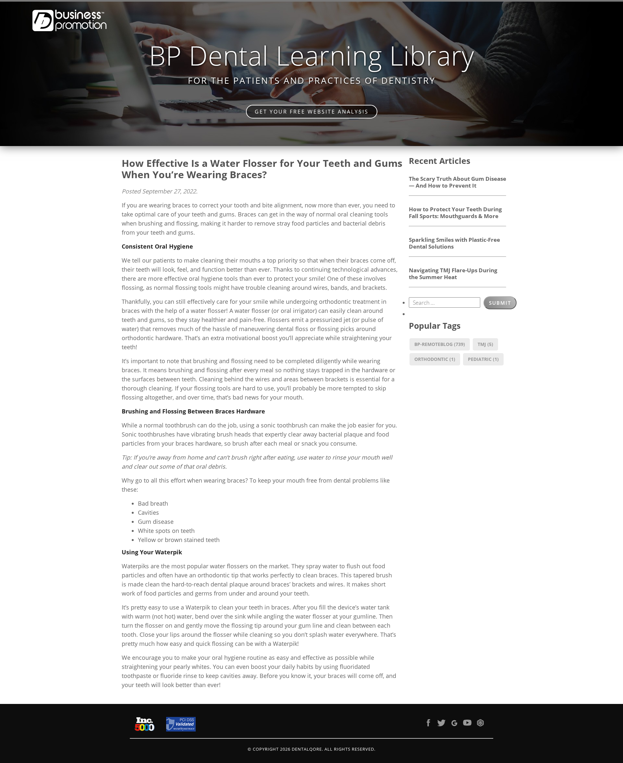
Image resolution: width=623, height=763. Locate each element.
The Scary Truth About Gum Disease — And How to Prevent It (457, 182)
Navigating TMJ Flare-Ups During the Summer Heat (453, 273)
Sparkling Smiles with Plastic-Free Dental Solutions (454, 243)
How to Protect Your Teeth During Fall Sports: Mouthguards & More (455, 212)
